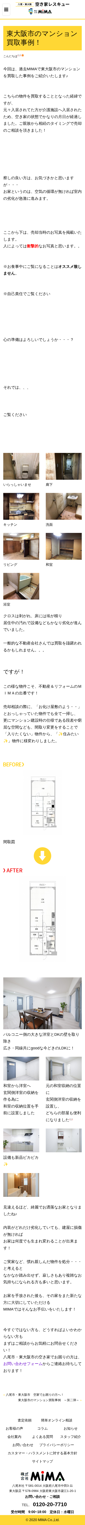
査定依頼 (25, 1420)
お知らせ (71, 1428)
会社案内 (14, 1437)
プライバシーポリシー (56, 1445)
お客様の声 (14, 1428)
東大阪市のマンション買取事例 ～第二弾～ (48, 1400)
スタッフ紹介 (70, 1437)
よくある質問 (42, 1437)
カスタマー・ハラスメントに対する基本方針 (42, 1453)
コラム (42, 1428)
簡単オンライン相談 (56, 1420)
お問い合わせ (22, 1445)
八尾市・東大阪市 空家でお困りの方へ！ (35, 1394)
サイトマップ (42, 1461)
